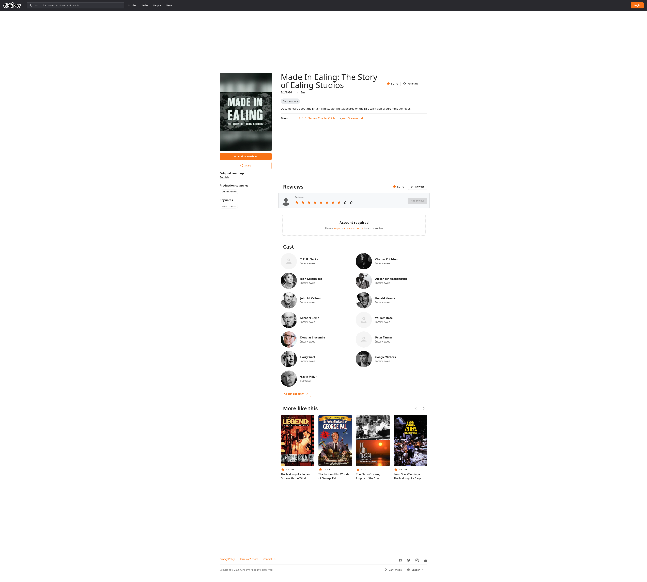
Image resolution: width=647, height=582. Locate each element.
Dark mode (395, 569)
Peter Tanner (383, 337)
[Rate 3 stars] (309, 202)
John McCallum (310, 298)
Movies (132, 5)
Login (637, 5)
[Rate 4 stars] (315, 202)
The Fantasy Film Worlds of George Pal (333, 476)
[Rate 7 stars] (333, 202)
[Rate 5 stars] (321, 202)
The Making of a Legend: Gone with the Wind (296, 476)
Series (144, 5)
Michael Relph (309, 318)
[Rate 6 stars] (327, 202)
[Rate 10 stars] (351, 202)
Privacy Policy (227, 559)
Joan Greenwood (352, 118)
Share (247, 165)
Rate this (413, 83)
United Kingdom (229, 191)
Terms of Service (249, 559)
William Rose (384, 318)
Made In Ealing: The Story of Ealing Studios (329, 80)
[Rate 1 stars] (297, 202)
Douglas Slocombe (312, 337)
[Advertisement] (323, 38)
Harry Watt (307, 357)
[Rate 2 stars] (303, 202)
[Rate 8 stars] (339, 202)
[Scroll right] (423, 408)
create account (353, 228)
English (416, 569)
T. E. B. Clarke (307, 118)
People (157, 5)
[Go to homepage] (12, 5)
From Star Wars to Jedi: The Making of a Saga (408, 476)
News (169, 5)
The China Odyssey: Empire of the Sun (368, 476)
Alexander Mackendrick (391, 279)
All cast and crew (294, 393)
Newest (419, 186)
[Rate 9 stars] (345, 202)
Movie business (229, 206)
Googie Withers (385, 357)
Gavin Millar (308, 376)
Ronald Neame (385, 298)
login (337, 228)
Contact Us (269, 559)
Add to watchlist (247, 156)
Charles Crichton (328, 118)
